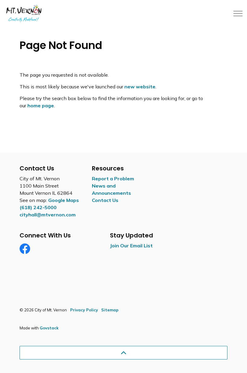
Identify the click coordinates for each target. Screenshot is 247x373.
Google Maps (63, 200)
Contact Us (105, 200)
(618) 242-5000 (38, 207)
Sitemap (109, 309)
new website (139, 87)
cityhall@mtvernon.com (48, 215)
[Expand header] (238, 13)
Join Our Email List (131, 246)
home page (40, 105)
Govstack (49, 328)
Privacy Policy (84, 309)
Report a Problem (113, 179)
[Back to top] (123, 352)
